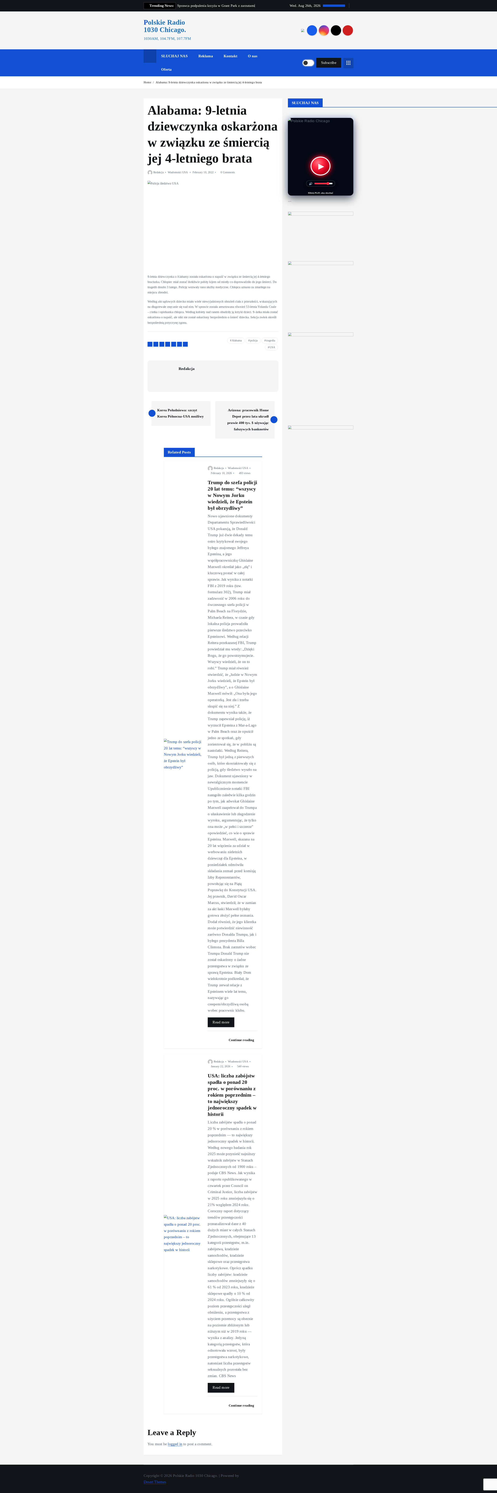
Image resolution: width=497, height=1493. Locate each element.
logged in (175, 1444)
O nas (252, 56)
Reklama (205, 56)
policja (254, 340)
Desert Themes (155, 1482)
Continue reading (242, 1040)
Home (147, 82)
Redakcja (158, 172)
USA (272, 347)
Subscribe (328, 63)
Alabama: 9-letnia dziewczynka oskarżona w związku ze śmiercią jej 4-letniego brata (209, 82)
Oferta (166, 69)
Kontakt (230, 56)
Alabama (237, 340)
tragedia (270, 340)
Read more (221, 1022)
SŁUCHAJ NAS (174, 56)
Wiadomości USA (178, 172)
